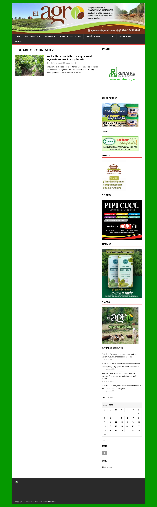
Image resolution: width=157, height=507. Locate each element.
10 (110, 422)
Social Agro (125, 36)
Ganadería (50, 36)
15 (139, 422)
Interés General (93, 36)
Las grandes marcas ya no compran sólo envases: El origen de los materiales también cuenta (119, 376)
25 (116, 430)
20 (127, 426)
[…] (82, 72)
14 (133, 422)
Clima (17, 36)
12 (122, 422)
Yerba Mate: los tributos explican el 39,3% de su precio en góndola (69, 58)
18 (116, 426)
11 (116, 422)
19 (122, 426)
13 (127, 422)
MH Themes (51, 501)
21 (133, 426)
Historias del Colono (70, 36)
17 (110, 426)
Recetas (110, 36)
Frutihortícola (32, 36)
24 (110, 430)
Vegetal (19, 41)
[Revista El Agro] (78, 32)
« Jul (103, 440)
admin (70, 63)
